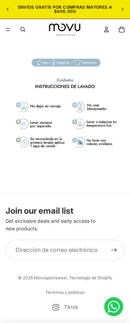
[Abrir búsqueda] (23, 29)
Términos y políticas (65, 292)
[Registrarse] (114, 250)
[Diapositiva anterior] (7, 9)
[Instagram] (56, 307)
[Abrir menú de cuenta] (106, 29)
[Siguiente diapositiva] (122, 9)
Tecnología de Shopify (90, 277)
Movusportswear (50, 277)
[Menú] (8, 29)
